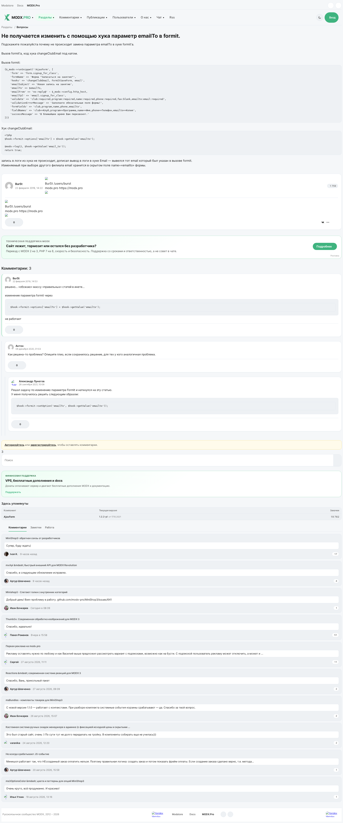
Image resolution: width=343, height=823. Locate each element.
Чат (159, 17)
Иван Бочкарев (19, 608)
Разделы (45, 17)
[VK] (338, 5)
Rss (172, 17)
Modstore (7, 5)
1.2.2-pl (103, 516)
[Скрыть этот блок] (338, 239)
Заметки (35, 527)
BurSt (19, 184)
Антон (20, 345)
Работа (49, 527)
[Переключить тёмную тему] (319, 17)
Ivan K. (14, 554)
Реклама (334, 256)
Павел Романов (19, 635)
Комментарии (69, 17)
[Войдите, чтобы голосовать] (9, 222)
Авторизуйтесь (14, 444)
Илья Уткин (17, 796)
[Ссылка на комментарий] (326, 329)
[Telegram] (331, 5)
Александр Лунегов (31, 381)
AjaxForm (9, 516)
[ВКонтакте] (323, 222)
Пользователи (123, 17)
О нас (145, 17)
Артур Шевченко (20, 581)
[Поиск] (337, 460)
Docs (20, 5)
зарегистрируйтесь (43, 444)
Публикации (96, 17)
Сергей (14, 662)
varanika (15, 743)
